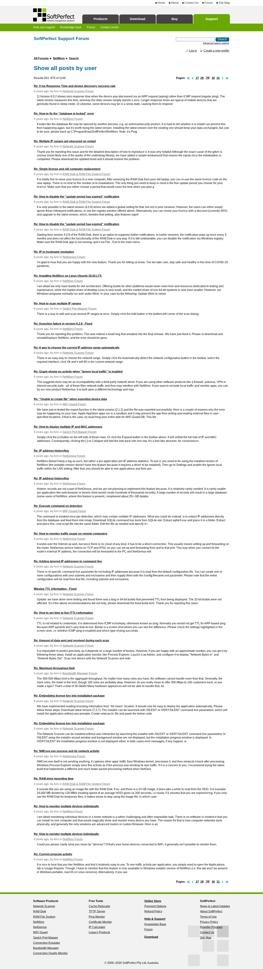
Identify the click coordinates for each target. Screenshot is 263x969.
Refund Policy (153, 911)
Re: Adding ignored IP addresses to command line (68, 561)
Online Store (152, 901)
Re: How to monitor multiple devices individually (66, 806)
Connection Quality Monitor (50, 953)
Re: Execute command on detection (58, 505)
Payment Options (155, 906)
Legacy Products (99, 932)
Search (74, 58)
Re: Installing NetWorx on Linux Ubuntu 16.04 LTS (68, 275)
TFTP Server (97, 911)
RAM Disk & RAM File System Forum (86, 174)
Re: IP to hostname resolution (54, 251)
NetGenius (40, 927)
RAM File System (44, 916)
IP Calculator (97, 927)
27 (197, 78)
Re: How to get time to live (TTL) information (63, 612)
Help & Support (154, 918)
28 (202, 78)
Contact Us (191, 2)
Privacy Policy (209, 921)
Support (212, 19)
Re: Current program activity (53, 854)
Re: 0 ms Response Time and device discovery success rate (74, 86)
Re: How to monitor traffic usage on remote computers (70, 533)
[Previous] (192, 78)
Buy (175, 19)
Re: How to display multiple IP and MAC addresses (68, 426)
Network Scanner (44, 906)
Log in (193, 50)
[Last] (227, 78)
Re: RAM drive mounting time (54, 778)
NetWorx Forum (73, 118)
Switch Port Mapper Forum (79, 308)
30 (213, 78)
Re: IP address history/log (51, 450)
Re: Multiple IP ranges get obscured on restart (65, 141)
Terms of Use (208, 916)
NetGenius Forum (74, 257)
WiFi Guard (40, 932)
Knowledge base (71, 27)
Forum (208, 2)
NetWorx (59, 58)
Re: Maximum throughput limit (54, 668)
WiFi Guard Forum (74, 404)
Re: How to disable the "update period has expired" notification (76, 196)
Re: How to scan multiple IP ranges (57, 303)
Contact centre (109, 27)
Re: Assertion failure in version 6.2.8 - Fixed (63, 323)
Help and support (44, 27)
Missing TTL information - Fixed (55, 588)
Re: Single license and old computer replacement (67, 168)
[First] (188, 78)
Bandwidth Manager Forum (80, 673)
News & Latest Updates (215, 906)
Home (161, 2)
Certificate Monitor (100, 921)
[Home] (54, 15)
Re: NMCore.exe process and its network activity (66, 751)
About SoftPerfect (211, 911)
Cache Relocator (99, 906)
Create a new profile (216, 50)
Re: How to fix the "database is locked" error (64, 113)
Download (137, 19)
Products (101, 19)
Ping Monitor (97, 916)
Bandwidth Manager (46, 948)
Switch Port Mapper (45, 937)
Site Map (224, 2)
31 (218, 78)
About (175, 2)
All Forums (41, 58)
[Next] (222, 78)
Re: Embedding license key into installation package (69, 695)
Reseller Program (211, 927)
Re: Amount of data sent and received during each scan (71, 640)
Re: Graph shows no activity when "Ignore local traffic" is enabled (78, 371)
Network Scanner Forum (78, 91)
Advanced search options (216, 43)
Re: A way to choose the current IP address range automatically (77, 347)
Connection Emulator (46, 942)
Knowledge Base (155, 924)
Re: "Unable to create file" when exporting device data (70, 399)
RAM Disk (39, 911)
